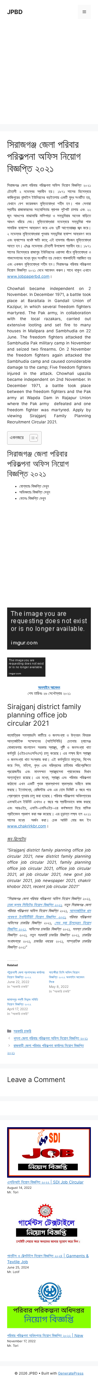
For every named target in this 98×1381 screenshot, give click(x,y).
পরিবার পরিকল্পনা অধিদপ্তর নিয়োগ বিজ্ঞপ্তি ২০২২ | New (45, 1335)
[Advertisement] (49, 75)
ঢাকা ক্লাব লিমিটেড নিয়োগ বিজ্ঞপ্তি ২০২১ (34, 904)
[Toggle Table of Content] (31, 438)
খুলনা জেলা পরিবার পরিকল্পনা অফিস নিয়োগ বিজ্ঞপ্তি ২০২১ (51, 1038)
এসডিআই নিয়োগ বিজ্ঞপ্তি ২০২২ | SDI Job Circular (45, 1182)
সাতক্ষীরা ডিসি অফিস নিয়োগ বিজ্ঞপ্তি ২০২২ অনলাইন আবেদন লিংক (66, 977)
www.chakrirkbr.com (26, 826)
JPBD (15, 11)
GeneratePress (70, 1373)
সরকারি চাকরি (22, 1031)
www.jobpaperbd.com (28, 276)
